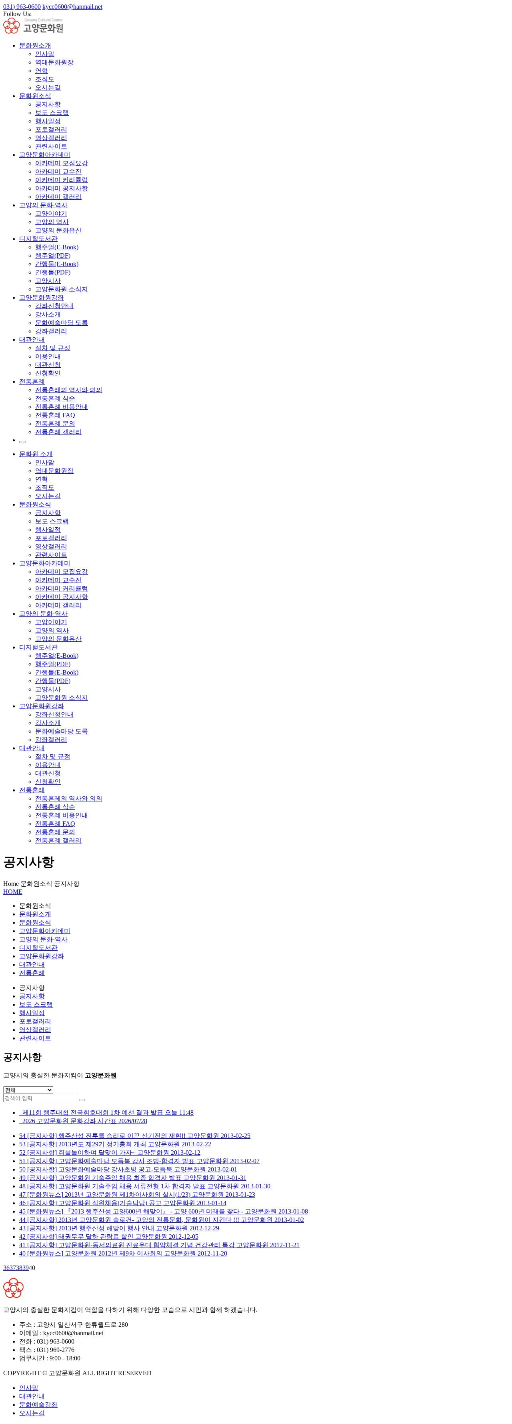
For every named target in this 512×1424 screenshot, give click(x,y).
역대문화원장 (54, 62)
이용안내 (48, 356)
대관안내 (32, 339)
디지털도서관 (38, 238)
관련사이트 (51, 146)
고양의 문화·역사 (43, 205)
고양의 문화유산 (58, 230)
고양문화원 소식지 (61, 289)
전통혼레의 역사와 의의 (68, 390)
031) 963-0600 (22, 6)
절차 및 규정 (52, 347)
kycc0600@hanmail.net (72, 6)
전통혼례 (32, 381)
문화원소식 (35, 95)
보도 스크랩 (52, 112)
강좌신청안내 (54, 305)
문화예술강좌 (38, 1404)
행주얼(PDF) (52, 255)
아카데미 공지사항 (61, 188)
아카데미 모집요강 (61, 163)
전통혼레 (32, 790)
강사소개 (48, 314)
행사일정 (48, 121)
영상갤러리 (51, 137)
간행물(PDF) (52, 272)
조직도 (44, 79)
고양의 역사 (52, 221)
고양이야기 (51, 213)
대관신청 (48, 364)
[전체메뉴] (22, 442)
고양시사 (48, 280)
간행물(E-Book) (56, 263)
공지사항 (48, 104)
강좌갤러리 (51, 331)
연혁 (41, 70)
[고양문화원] (40, 31)
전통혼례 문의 (55, 423)
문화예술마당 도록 (61, 322)
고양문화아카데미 (44, 154)
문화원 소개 (36, 454)
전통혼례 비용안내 (61, 406)
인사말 (44, 53)
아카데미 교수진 (58, 171)
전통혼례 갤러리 (58, 432)
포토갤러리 (51, 129)
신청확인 (48, 373)
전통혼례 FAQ (55, 415)
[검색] (82, 1100)
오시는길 (48, 87)
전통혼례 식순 (55, 398)
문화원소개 (35, 45)
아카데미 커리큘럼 (61, 179)
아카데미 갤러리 (58, 196)
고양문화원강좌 (41, 297)
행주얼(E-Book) (56, 247)
